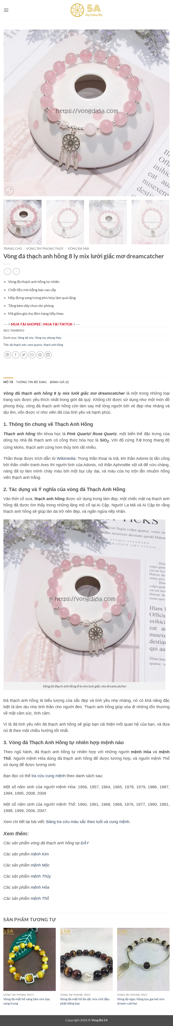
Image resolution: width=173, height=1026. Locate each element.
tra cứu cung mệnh (49, 776)
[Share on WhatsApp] (7, 355)
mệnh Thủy (41, 876)
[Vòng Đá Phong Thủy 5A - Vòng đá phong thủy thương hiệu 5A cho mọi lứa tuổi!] (86, 10)
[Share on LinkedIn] (48, 355)
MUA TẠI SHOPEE (26, 324)
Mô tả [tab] (8, 382)
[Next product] (7, 271)
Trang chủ (12, 248)
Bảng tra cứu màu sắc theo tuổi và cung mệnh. (88, 821)
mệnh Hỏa (40, 887)
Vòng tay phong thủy (45, 248)
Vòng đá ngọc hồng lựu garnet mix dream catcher (140, 1001)
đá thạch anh (18, 345)
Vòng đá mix (78, 248)
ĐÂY (85, 843)
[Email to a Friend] (32, 355)
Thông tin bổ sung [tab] (31, 382)
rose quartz (34, 345)
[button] (6, 10)
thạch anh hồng (53, 345)
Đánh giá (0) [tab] (59, 382)
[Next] (161, 113)
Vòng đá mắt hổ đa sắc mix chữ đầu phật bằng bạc (84, 1001)
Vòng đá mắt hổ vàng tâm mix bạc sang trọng (26, 1001)
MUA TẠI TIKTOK (58, 324)
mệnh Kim (40, 854)
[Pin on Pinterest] (40, 355)
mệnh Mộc (40, 865)
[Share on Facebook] (15, 355)
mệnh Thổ (40, 898)
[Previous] (12, 113)
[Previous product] (16, 271)
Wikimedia (66, 458)
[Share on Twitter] (23, 355)
